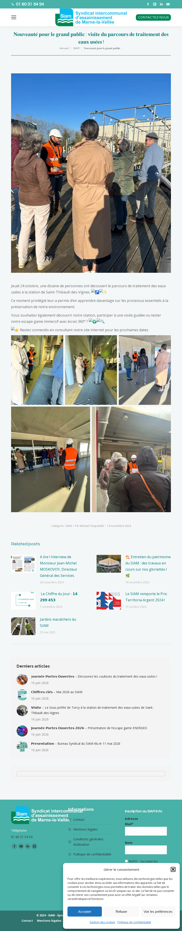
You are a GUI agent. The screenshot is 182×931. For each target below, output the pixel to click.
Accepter (84, 911)
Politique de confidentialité (134, 922)
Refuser (121, 911)
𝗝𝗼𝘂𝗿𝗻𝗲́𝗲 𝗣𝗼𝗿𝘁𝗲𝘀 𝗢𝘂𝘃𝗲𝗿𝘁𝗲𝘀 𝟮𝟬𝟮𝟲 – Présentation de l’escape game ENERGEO (89, 728)
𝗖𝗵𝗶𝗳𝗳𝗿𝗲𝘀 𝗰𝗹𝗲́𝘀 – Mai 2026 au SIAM (56, 692)
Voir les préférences (158, 911)
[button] (173, 869)
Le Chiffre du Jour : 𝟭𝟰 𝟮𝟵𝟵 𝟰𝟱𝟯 (58, 596)
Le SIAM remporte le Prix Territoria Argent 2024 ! (146, 596)
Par (89, 526)
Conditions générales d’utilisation (88, 842)
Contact (79, 819)
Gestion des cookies (102, 922)
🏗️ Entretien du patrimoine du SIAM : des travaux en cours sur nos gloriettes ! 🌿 (148, 566)
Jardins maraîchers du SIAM (58, 622)
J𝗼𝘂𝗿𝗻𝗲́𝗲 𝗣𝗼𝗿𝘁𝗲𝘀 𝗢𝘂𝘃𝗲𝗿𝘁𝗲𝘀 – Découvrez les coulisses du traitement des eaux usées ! (94, 676)
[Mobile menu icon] (13, 17)
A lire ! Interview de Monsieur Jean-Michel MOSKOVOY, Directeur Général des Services (58, 566)
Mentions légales (85, 829)
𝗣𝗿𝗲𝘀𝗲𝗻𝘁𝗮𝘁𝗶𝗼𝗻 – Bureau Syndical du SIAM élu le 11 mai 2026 (75, 743)
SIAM (69, 526)
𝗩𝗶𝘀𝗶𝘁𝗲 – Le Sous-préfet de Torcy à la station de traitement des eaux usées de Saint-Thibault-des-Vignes (92, 710)
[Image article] (23, 564)
